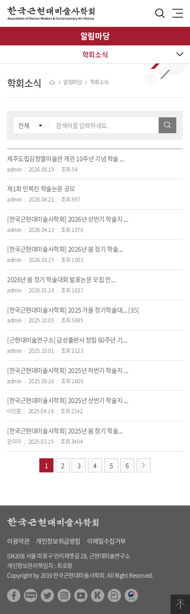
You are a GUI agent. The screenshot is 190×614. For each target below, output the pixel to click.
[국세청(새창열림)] (131, 593)
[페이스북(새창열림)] (13, 593)
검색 (167, 125)
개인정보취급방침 (58, 540)
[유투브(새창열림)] (80, 593)
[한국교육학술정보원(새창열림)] (97, 593)
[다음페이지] (144, 465)
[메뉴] (177, 13)
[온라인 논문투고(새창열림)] (114, 593)
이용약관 (18, 540)
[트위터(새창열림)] (47, 593)
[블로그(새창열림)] (30, 593)
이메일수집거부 (106, 540)
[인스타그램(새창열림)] (64, 593)
